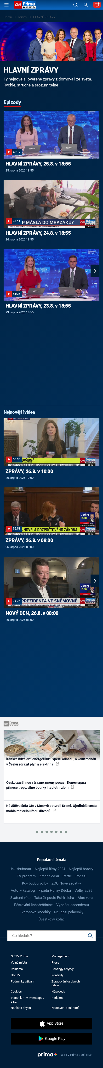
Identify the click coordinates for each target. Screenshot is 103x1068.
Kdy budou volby (35, 883)
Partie (67, 876)
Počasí (80, 876)
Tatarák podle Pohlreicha (54, 898)
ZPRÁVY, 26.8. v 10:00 (29, 471)
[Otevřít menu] (6, 5)
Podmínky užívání (22, 981)
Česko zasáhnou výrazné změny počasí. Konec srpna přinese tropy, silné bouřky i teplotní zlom (46, 785)
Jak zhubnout (20, 869)
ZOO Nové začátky (66, 883)
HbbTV (15, 975)
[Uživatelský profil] (86, 5)
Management (60, 956)
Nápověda (58, 991)
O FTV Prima (19, 956)
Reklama (17, 969)
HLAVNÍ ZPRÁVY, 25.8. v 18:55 (38, 164)
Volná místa (19, 962)
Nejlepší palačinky (68, 912)
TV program (26, 876)
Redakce (57, 997)
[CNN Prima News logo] (25, 5)
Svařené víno (20, 898)
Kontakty (57, 975)
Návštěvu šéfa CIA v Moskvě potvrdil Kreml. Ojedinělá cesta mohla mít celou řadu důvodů (51, 808)
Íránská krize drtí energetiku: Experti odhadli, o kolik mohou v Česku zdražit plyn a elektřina (51, 761)
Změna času (49, 876)
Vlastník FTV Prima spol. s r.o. (27, 999)
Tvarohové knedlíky (35, 912)
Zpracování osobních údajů (66, 983)
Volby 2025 (83, 890)
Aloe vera (85, 898)
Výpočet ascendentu (72, 905)
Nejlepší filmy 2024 (50, 869)
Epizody (12, 102)
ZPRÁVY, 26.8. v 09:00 (29, 540)
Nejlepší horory (81, 869)
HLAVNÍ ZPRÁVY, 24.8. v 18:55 (38, 233)
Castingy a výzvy (63, 969)
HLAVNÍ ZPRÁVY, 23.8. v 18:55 (38, 306)
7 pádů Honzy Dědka (54, 890)
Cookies (16, 991)
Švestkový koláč (52, 919)
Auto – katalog (23, 890)
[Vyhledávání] (75, 5)
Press (55, 962)
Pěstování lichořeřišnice (33, 905)
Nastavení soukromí (65, 1008)
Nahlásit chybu (21, 1008)
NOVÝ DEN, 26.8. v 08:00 (32, 613)
